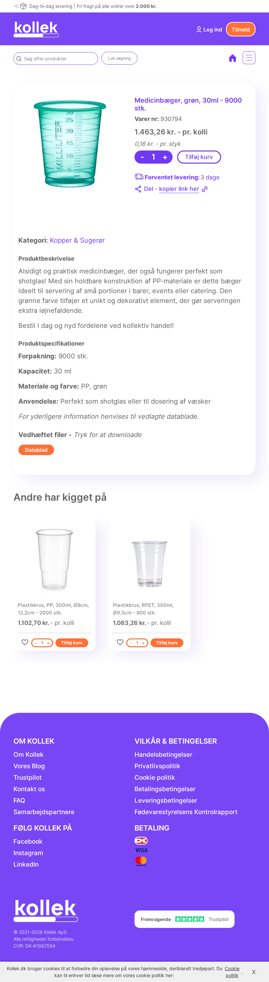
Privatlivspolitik (157, 766)
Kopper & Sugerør (77, 240)
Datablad (36, 450)
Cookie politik (154, 777)
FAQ (19, 800)
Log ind (212, 29)
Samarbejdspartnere (43, 812)
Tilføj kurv (199, 156)
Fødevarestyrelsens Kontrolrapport (186, 812)
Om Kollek (28, 754)
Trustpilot (27, 777)
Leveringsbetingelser (165, 800)
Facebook (28, 841)
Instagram (28, 853)
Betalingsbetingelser (165, 789)
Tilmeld (241, 29)
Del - (171, 188)
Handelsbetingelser (163, 754)
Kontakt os (29, 789)
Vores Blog (29, 766)
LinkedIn (26, 864)
